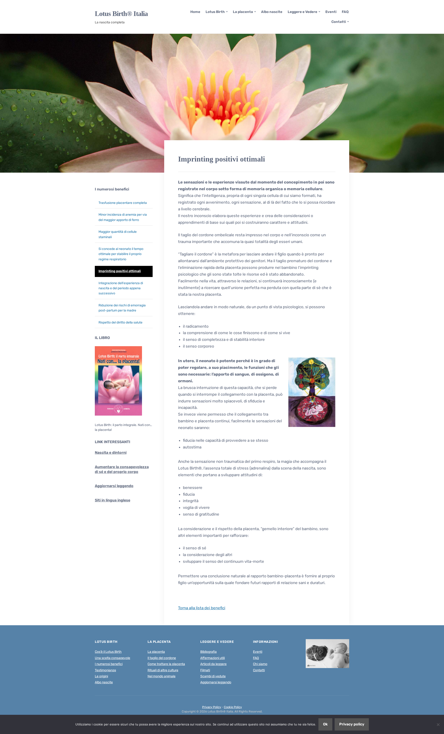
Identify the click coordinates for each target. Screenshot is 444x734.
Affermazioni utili (212, 658)
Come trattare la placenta (166, 664)
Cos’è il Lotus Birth (108, 652)
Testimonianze (105, 670)
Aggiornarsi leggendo (114, 486)
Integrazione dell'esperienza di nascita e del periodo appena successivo (121, 288)
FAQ (345, 12)
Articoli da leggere (213, 664)
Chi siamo (260, 664)
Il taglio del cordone (162, 658)
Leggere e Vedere (302, 12)
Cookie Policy (233, 707)
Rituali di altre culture (163, 670)
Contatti (338, 22)
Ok (325, 724)
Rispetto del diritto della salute (120, 322)
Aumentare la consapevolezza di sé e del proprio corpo (122, 469)
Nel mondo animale (162, 676)
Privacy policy (351, 724)
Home (195, 12)
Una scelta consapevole (112, 658)
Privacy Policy (211, 707)
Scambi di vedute (213, 676)
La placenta (243, 12)
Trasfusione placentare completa (123, 203)
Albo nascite (271, 12)
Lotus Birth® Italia (121, 14)
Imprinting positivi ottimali (120, 271)
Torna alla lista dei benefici (201, 608)
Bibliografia (208, 652)
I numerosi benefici (112, 189)
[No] (438, 724)
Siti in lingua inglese (112, 500)
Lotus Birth (215, 12)
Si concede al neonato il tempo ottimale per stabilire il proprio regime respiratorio (121, 254)
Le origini (101, 676)
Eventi (330, 12)
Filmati (205, 670)
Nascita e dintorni (110, 452)
